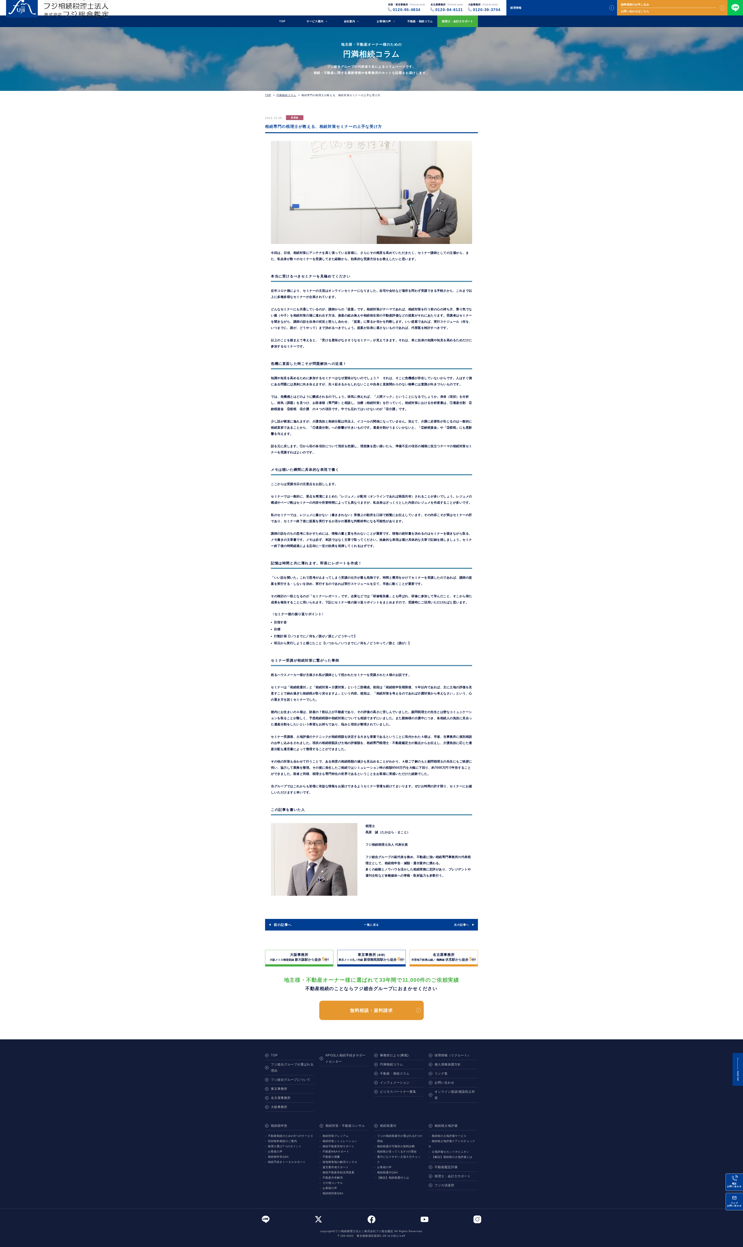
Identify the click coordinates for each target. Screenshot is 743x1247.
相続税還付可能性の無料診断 (396, 1146)
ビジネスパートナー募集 (398, 1091)
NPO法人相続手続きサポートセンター (345, 1058)
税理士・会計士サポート (457, 21)
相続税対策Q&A (333, 1193)
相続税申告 (279, 1125)
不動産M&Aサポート (336, 1151)
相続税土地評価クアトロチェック (453, 1141)
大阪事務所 (279, 1107)
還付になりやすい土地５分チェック (399, 1159)
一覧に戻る (371, 924)
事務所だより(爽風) (394, 1055)
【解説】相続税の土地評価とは (452, 1157)
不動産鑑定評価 (446, 1167)
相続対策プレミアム (336, 1135)
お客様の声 (384, 21)
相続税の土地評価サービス (449, 1135)
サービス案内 (315, 21)
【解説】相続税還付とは (393, 1177)
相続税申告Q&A (278, 1156)
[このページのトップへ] (738, 1069)
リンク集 (441, 1073)
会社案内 (349, 21)
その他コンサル (333, 1182)
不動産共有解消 (333, 1177)
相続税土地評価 (446, 1125)
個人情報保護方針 (448, 1064)
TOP (282, 21)
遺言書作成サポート (336, 1167)
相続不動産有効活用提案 (338, 1172)
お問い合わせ (444, 1082)
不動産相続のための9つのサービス (290, 1135)
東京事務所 (279, 1088)
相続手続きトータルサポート (287, 1162)
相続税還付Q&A (387, 1172)
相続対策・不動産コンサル (345, 1125)
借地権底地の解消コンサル (340, 1162)
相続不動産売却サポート (338, 1146)
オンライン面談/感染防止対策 (455, 1094)
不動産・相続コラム (420, 21)
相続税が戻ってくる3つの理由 (397, 1151)
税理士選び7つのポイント (285, 1146)
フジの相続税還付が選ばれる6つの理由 (399, 1138)
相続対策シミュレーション (340, 1141)
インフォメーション (395, 1082)
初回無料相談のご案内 (282, 1141)
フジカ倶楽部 (444, 1185)
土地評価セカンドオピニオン (450, 1151)
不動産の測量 (331, 1156)
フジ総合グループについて (290, 1079)
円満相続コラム (286, 95)
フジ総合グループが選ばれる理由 (292, 1067)
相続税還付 (388, 1125)
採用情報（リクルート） (453, 1055)
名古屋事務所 (281, 1097)
